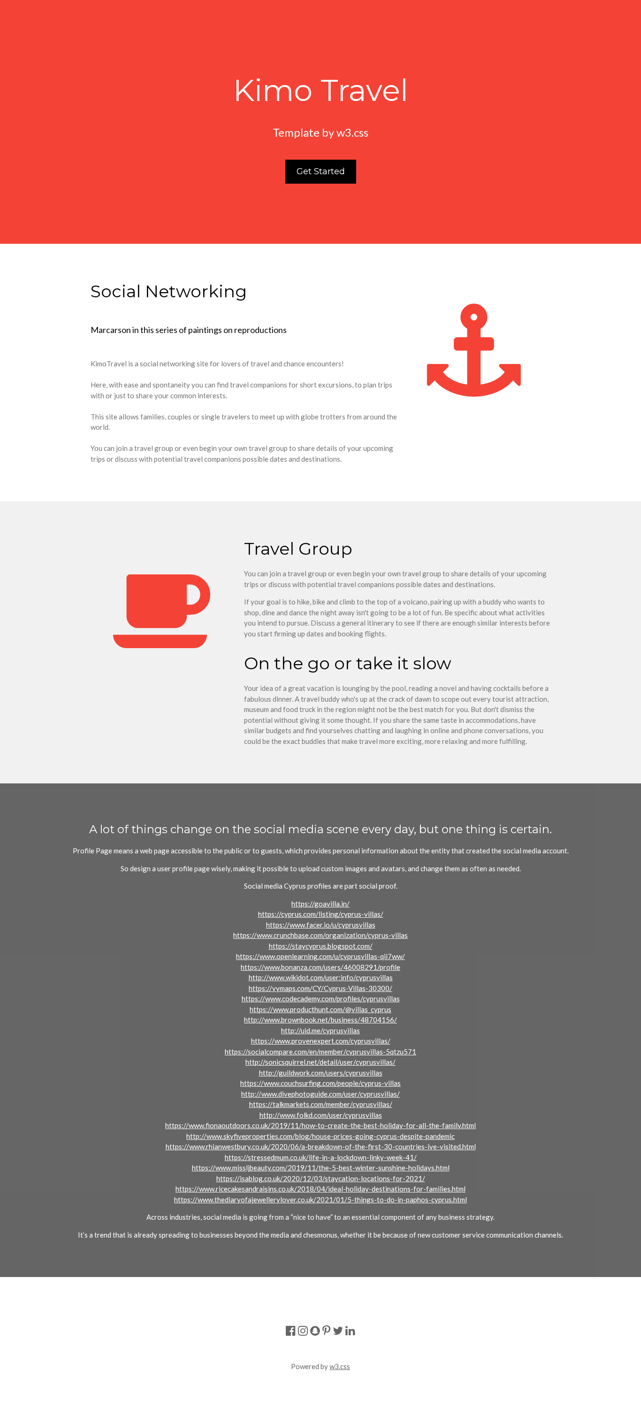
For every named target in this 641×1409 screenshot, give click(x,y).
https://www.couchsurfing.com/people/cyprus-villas (320, 1083)
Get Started (321, 171)
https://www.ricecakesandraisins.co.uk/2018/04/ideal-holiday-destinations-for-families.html (320, 1188)
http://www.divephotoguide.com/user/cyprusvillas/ (320, 1094)
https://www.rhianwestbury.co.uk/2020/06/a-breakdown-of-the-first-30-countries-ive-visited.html (321, 1146)
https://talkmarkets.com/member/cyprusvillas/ (320, 1104)
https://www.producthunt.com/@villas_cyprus (320, 1009)
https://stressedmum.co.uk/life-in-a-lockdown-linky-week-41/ (321, 1157)
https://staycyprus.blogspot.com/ (321, 946)
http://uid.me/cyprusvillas (320, 1030)
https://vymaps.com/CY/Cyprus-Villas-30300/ (320, 988)
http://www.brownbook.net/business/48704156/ (320, 1019)
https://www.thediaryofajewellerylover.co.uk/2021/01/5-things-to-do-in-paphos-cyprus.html (320, 1199)
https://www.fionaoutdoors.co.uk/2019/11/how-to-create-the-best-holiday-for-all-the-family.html (320, 1125)
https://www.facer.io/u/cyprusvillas (320, 925)
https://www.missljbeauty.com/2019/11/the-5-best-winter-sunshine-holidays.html (321, 1167)
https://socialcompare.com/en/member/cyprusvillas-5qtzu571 (320, 1051)
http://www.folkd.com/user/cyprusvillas (320, 1115)
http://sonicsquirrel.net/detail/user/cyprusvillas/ (320, 1062)
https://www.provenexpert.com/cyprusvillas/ (320, 1041)
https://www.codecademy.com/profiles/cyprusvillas (321, 998)
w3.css (339, 1366)
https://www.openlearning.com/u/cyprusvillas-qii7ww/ (320, 956)
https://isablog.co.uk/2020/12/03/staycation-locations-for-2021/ (320, 1178)
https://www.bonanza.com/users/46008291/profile (320, 967)
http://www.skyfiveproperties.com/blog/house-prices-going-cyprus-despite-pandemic (320, 1136)
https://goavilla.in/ (320, 903)
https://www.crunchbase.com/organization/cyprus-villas (320, 935)
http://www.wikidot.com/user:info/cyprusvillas (321, 977)
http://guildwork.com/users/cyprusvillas (320, 1072)
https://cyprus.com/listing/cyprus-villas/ (320, 914)
